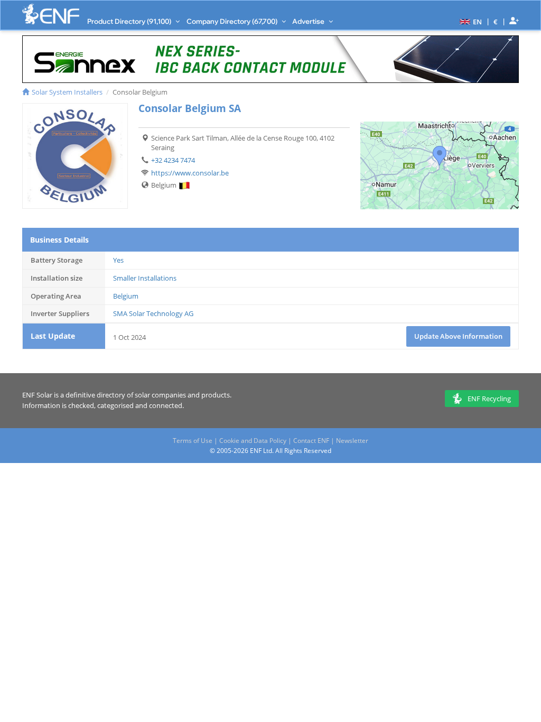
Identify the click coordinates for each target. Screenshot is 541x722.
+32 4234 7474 (173, 160)
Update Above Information (458, 336)
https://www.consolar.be (190, 173)
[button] (469, 21)
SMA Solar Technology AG (153, 313)
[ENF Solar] (50, 14)
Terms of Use (192, 440)
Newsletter (352, 440)
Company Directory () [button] (232, 21)
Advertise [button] (309, 21)
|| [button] (496, 21)
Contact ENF (311, 440)
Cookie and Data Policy (252, 440)
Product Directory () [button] (130, 21)
